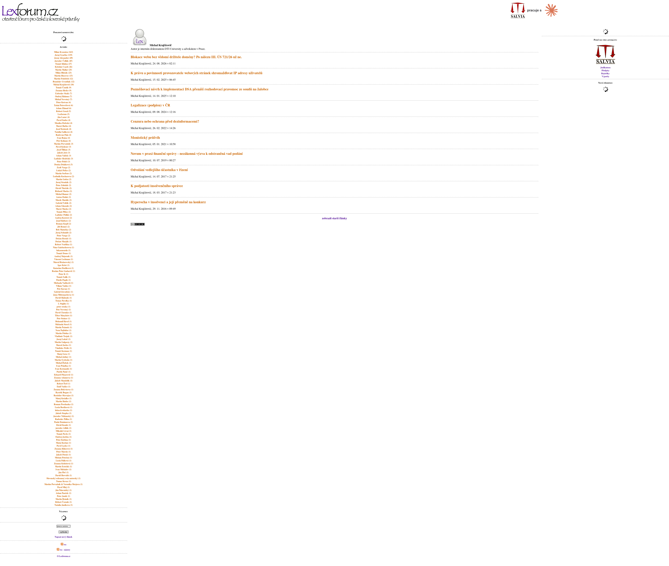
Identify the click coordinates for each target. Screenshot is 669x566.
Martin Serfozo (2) (63, 173)
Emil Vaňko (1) (63, 386)
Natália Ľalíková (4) (63, 131)
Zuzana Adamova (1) (63, 377)
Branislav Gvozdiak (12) (63, 81)
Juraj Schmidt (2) (63, 232)
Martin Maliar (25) (63, 69)
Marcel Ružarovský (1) (63, 262)
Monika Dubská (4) (63, 123)
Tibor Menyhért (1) (63, 315)
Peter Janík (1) (63, 496)
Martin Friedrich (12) (63, 78)
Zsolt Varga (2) (63, 167)
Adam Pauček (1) (63, 493)
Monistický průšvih (145, 137)
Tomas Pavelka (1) (63, 300)
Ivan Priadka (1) (63, 365)
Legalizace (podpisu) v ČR (150, 105)
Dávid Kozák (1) (63, 425)
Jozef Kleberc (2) (63, 220)
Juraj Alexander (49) (63, 57)
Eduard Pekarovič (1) (63, 374)
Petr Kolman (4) (63, 140)
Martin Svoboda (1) (63, 359)
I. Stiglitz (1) (63, 303)
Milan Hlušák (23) (63, 72)
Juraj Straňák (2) (63, 182)
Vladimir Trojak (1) (63, 336)
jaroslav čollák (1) (63, 428)
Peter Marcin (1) (63, 451)
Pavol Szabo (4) (63, 120)
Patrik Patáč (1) (64, 371)
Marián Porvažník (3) (63, 143)
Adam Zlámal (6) (63, 108)
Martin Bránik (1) (64, 499)
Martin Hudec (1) (63, 401)
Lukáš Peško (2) (63, 170)
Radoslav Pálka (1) (63, 419)
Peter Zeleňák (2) (63, 185)
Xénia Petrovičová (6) (63, 105)
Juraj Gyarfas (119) (63, 54)
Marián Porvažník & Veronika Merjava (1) (63, 484)
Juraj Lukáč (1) (63, 339)
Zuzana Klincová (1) (64, 448)
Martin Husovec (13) (63, 75)
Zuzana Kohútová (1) (63, 463)
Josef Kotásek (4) (63, 128)
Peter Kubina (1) (63, 439)
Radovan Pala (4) (63, 134)
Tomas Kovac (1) (63, 481)
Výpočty (605, 76)
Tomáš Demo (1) (63, 253)
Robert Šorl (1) (63, 383)
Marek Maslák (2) (64, 200)
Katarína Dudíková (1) (63, 268)
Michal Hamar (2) (63, 194)
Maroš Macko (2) (63, 208)
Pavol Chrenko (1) (63, 312)
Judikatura (605, 67)
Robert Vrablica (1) (63, 244)
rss (64, 544)
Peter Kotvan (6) (63, 102)
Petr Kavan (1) (63, 288)
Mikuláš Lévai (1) (63, 430)
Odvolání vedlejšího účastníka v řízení (159, 169)
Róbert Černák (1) (63, 502)
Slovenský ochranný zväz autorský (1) (63, 478)
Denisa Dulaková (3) (63, 164)
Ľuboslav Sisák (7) (63, 93)
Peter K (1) (63, 274)
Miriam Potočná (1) (63, 457)
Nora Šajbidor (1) (63, 330)
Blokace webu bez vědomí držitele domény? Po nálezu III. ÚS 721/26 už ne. (186, 56)
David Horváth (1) (63, 475)
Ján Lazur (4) (63, 117)
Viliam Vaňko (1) (63, 285)
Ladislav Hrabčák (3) (63, 158)
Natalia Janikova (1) (64, 504)
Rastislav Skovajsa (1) (64, 395)
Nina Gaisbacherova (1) (63, 247)
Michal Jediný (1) (63, 356)
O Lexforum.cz (63, 556)
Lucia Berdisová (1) (63, 407)
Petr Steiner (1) (63, 318)
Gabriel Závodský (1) (63, 291)
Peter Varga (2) (63, 235)
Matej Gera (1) (63, 353)
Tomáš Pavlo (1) (63, 433)
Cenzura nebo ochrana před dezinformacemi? (165, 121)
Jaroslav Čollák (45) (63, 60)
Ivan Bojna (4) (63, 137)
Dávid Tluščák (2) (64, 188)
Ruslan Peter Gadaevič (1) (63, 271)
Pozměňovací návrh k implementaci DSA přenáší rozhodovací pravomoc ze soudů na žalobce (199, 89)
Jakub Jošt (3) (63, 152)
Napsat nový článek (63, 536)
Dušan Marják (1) (63, 241)
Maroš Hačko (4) (63, 126)
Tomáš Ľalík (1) (63, 277)
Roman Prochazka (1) (63, 404)
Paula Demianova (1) (63, 422)
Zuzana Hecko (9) (63, 90)
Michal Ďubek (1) (63, 362)
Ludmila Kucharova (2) (63, 176)
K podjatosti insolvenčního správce (157, 185)
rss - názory (64, 549)
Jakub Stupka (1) (63, 413)
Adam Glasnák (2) (63, 205)
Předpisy (605, 70)
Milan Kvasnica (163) (63, 52)
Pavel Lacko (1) (63, 445)
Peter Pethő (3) (63, 161)
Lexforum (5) (64, 114)
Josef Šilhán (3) (63, 149)
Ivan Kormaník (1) (63, 368)
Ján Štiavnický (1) (63, 490)
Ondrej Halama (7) (63, 96)
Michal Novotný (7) (63, 99)
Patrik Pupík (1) (63, 279)
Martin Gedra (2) (63, 179)
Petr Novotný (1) (63, 309)
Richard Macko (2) (63, 191)
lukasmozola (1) (63, 250)
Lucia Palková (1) (63, 460)
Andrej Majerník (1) (63, 256)
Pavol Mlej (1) (63, 487)
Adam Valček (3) (63, 155)
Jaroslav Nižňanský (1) (63, 416)
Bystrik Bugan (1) (64, 392)
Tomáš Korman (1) (63, 351)
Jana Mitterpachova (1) (63, 294)
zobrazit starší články (334, 218)
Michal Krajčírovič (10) (63, 84)
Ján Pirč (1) (63, 472)
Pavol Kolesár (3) (63, 146)
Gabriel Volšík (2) (63, 202)
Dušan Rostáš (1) (63, 238)
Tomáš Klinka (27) (63, 63)
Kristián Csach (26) (63, 66)
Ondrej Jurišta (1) (63, 436)
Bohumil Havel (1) (63, 321)
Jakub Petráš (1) (63, 454)
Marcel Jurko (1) (63, 345)
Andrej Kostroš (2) (63, 217)
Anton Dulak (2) (63, 197)
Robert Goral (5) (63, 111)
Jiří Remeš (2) (63, 226)
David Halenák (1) (63, 297)
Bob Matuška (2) (63, 229)
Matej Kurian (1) (63, 442)
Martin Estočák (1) (63, 466)
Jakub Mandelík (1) (63, 380)
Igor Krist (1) (64, 265)
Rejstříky (605, 73)
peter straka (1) (63, 306)
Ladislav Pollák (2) (63, 214)
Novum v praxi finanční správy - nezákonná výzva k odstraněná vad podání (187, 153)
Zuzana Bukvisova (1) (63, 389)
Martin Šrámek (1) (63, 327)
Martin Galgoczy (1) (63, 342)
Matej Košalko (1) (64, 398)
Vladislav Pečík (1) (63, 348)
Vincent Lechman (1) (63, 259)
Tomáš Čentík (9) (63, 87)
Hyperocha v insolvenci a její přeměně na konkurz (168, 201)
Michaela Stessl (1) (63, 324)
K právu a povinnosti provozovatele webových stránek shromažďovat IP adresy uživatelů (196, 72)
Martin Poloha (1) (63, 333)
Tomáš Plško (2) (63, 211)
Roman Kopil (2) (63, 223)
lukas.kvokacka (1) (63, 410)
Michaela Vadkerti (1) (63, 282)
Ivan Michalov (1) (63, 469)
